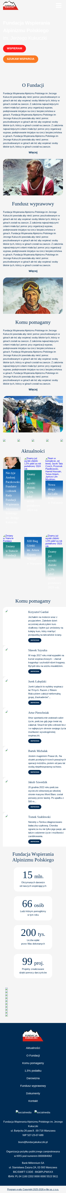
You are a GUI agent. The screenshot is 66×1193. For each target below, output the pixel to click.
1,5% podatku (33, 1070)
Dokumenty (33, 1093)
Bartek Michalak (38, 751)
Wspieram (14, 48)
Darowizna (33, 1078)
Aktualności (33, 1048)
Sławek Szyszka (37, 650)
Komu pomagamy (33, 1063)
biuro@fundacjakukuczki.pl (33, 1142)
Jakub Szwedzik (37, 782)
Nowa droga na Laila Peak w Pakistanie (55, 493)
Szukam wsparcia (20, 58)
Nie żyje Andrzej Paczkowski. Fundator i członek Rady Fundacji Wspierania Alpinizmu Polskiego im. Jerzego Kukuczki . (13, 499)
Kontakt (33, 1101)
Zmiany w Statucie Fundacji (12, 551)
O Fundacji (33, 1055)
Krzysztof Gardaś (38, 612)
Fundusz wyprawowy (33, 1085)
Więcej (33, 152)
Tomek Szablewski (39, 816)
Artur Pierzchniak (38, 712)
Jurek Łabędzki (37, 681)
